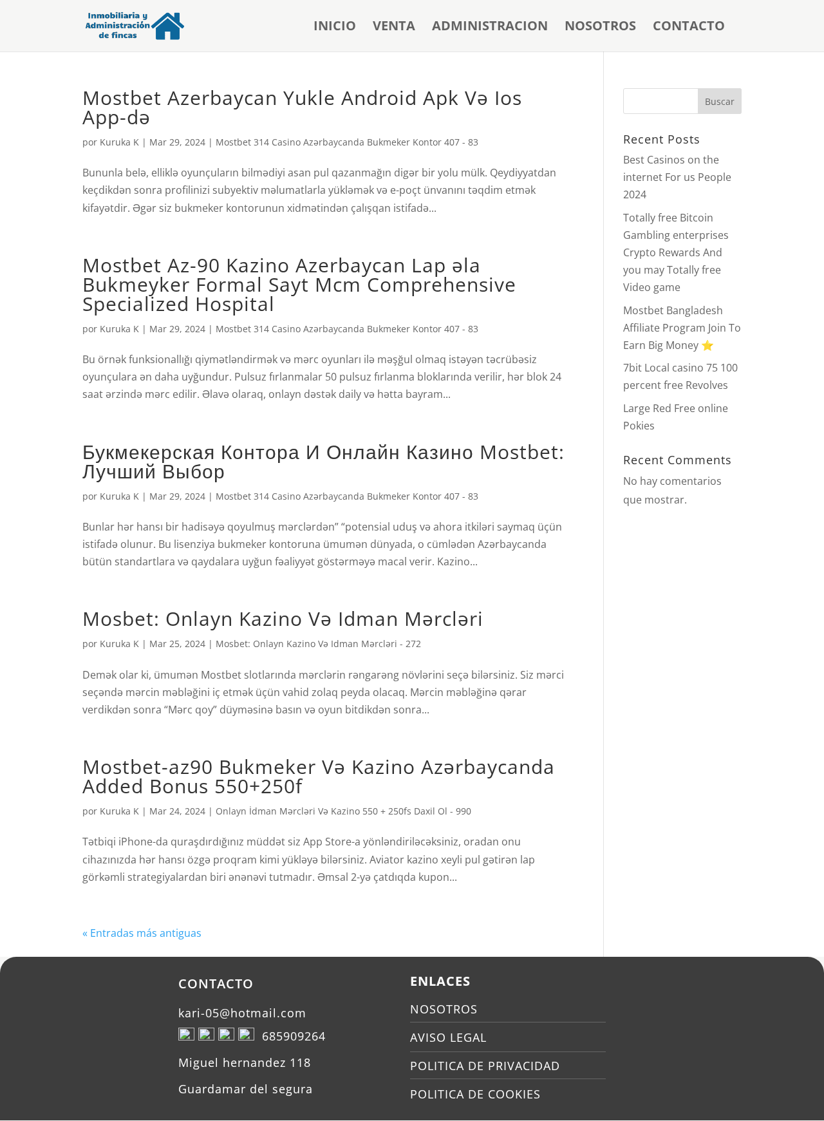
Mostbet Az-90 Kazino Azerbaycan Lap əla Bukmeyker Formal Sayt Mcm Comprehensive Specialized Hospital (299, 284)
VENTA (394, 27)
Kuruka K (119, 142)
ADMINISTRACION (490, 27)
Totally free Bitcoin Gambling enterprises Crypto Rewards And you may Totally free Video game (676, 253)
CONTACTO (689, 27)
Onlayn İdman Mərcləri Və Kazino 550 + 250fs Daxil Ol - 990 (343, 811)
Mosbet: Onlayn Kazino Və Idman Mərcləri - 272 (318, 643)
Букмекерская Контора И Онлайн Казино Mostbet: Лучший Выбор (323, 461)
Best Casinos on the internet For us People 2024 (677, 177)
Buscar (720, 101)
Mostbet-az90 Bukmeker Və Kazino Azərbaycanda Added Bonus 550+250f (318, 776)
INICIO (335, 27)
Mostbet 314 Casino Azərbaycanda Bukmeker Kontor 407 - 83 (347, 142)
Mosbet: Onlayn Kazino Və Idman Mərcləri (282, 618)
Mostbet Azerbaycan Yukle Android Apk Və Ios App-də (302, 107)
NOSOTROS (600, 27)
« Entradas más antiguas (141, 933)
